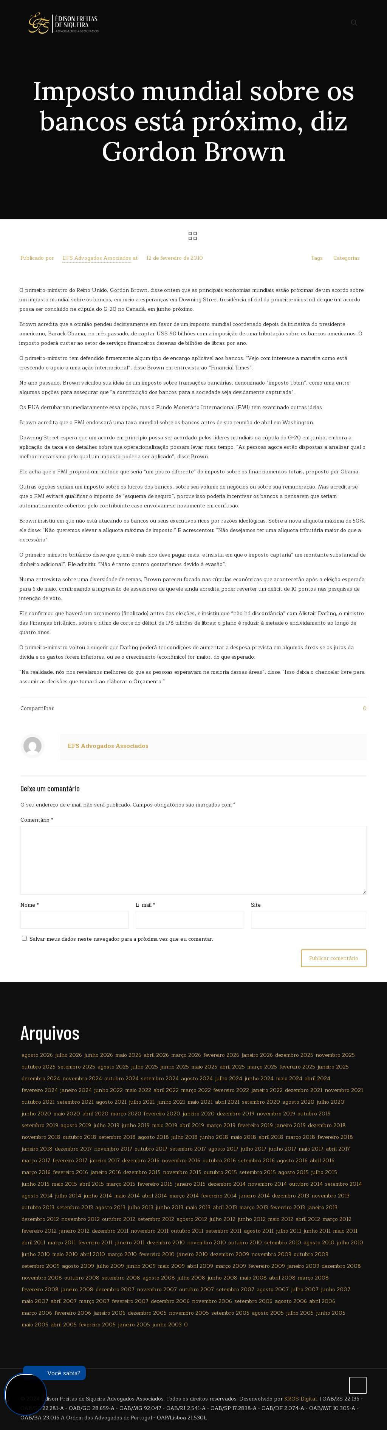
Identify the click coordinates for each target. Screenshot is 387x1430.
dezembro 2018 (327, 1125)
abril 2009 (200, 1266)
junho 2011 (317, 1231)
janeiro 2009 (303, 1266)
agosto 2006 (291, 1301)
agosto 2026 (37, 1055)
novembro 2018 (41, 1137)
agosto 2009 (78, 1266)
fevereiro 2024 (40, 1090)
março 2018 (300, 1137)
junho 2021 (171, 1102)
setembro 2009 (41, 1266)
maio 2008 (253, 1277)
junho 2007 (335, 1289)
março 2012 (336, 1219)
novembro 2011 (150, 1231)
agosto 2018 (153, 1137)
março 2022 (196, 1090)
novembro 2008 (42, 1277)
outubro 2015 (220, 1172)
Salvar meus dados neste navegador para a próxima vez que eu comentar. (121, 939)
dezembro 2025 (294, 1055)
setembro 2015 (257, 1172)
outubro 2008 (81, 1277)
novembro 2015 (182, 1172)
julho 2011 (288, 1231)
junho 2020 (36, 1113)
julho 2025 (144, 1066)
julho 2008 (191, 1277)
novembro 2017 (113, 1149)
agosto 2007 (273, 1289)
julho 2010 (350, 1242)
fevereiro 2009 (266, 1266)
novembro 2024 (82, 1078)
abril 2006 (322, 1301)
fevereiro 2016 (70, 1172)
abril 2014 (154, 1195)
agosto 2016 (292, 1160)
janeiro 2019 (290, 1125)
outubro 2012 (118, 1219)
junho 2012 (252, 1219)
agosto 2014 (37, 1195)
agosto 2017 (223, 1149)
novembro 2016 (181, 1160)
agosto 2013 (110, 1207)
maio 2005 (35, 1324)
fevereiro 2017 (70, 1160)
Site (256, 905)
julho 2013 (140, 1207)
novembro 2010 (206, 1242)
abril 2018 (271, 1137)
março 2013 (253, 1207)
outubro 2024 (121, 1078)
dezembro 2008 (341, 1266)
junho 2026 (98, 1055)
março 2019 (220, 1125)
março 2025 (262, 1066)
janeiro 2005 (134, 1324)
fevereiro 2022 (231, 1090)
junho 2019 (136, 1125)
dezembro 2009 (229, 1254)
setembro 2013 (75, 1207)
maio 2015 (64, 1184)
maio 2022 (138, 1090)
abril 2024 (317, 1078)
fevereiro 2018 (335, 1137)
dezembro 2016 (140, 1160)
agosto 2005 (268, 1313)
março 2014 (184, 1195)
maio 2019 (164, 1125)
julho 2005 (300, 1313)
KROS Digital (300, 1398)
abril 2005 (64, 1324)
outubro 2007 (196, 1289)
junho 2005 (330, 1313)
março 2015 (120, 1184)
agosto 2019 (75, 1125)
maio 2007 (35, 1301)
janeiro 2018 (37, 1149)
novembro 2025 (335, 1055)
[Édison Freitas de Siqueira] (63, 22)
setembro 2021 (75, 1102)
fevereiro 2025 (297, 1066)
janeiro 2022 (267, 1090)
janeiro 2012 (74, 1231)
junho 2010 (36, 1254)
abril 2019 (192, 1125)
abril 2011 (33, 1242)
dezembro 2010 (166, 1242)
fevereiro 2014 (219, 1195)
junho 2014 (98, 1195)
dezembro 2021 (303, 1090)
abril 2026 (156, 1055)
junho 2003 (167, 1324)
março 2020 (126, 1113)
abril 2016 (322, 1160)
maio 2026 (128, 1055)
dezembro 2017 (73, 1149)
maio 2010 (65, 1254)
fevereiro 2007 (130, 1301)
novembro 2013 (330, 1195)
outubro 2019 (314, 1113)
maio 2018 (243, 1137)
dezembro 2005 (147, 1313)
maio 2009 (171, 1266)
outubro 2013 (38, 1207)
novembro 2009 (271, 1254)
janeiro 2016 (105, 1172)
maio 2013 (198, 1207)
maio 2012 (280, 1219)
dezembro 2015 (142, 1172)
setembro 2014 (343, 1184)
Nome (29, 905)
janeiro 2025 (333, 1066)
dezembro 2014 (227, 1184)
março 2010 (122, 1254)
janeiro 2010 (192, 1254)
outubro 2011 (187, 1231)
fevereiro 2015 (155, 1184)
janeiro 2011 (130, 1242)
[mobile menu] (327, 22)
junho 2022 (108, 1090)
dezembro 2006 (170, 1301)
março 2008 (313, 1277)
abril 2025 (232, 1066)
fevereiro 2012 (39, 1231)
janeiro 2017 (105, 1160)
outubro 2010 (245, 1242)
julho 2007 (305, 1289)
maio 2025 (204, 1066)
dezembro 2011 (110, 1231)
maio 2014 (127, 1195)
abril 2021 (227, 1102)
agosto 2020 (298, 1102)
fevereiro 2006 (72, 1313)
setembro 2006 (253, 1301)
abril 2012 (308, 1219)
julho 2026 (68, 1055)
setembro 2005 (230, 1313)
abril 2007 (64, 1301)
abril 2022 (166, 1090)
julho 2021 (142, 1102)
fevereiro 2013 (287, 1207)
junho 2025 (174, 1066)
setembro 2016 (256, 1160)
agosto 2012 (191, 1219)
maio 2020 (66, 1113)
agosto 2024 (197, 1078)
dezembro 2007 (115, 1289)
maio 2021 (200, 1102)
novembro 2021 (344, 1090)
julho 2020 (330, 1102)
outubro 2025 (39, 1066)
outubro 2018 (79, 1137)
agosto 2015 (293, 1172)
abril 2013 (225, 1207)
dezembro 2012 (40, 1219)
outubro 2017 (151, 1149)
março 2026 (186, 1055)
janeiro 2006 (109, 1313)
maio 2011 (345, 1231)
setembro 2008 (121, 1277)
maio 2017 (311, 1149)
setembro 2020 (261, 1102)
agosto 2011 (259, 1231)
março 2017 (36, 1160)
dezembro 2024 (41, 1078)
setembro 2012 (156, 1219)
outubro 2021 (38, 1102)
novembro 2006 (212, 1301)
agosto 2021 (111, 1102)
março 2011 (62, 1242)
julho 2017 (253, 1149)
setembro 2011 (223, 1231)
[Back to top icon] (358, 1385)
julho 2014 (68, 1195)
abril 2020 (95, 1113)
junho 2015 (36, 1184)
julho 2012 (222, 1219)
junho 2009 (141, 1266)
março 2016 (36, 1172)
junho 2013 (169, 1207)
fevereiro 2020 (162, 1113)
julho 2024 (228, 1078)
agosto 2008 (158, 1277)
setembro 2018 (117, 1137)
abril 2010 (92, 1254)
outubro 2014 (306, 1184)
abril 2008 (282, 1277)
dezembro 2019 (235, 1113)
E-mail (145, 905)
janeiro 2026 (257, 1055)
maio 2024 (289, 1078)
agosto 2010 (318, 1242)
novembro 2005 (189, 1313)
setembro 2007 (235, 1289)
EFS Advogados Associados (96, 258)
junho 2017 (282, 1149)
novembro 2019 (276, 1113)
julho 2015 (324, 1172)
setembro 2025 (76, 1066)
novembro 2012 (80, 1219)
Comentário (36, 820)
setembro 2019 (40, 1125)
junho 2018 (214, 1137)
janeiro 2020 (199, 1113)
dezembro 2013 (290, 1195)
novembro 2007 (157, 1289)
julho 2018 (184, 1137)
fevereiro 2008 (40, 1289)
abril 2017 (338, 1149)
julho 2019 (106, 1125)
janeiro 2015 (190, 1184)
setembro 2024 (160, 1078)
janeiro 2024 (76, 1090)
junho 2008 (222, 1277)
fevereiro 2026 (221, 1055)
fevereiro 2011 (95, 1242)
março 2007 (94, 1301)
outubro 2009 (311, 1254)
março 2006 (37, 1313)
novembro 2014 (267, 1184)
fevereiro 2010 (157, 1254)
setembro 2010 (282, 1242)
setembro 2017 (188, 1149)
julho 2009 (110, 1266)
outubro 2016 (219, 1160)
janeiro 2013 (322, 1207)
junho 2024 (259, 1078)
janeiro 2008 (77, 1289)
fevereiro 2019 (255, 1125)
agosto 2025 (113, 1066)
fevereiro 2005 (97, 1324)
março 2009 (230, 1266)
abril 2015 (91, 1184)
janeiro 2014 (254, 1195)
